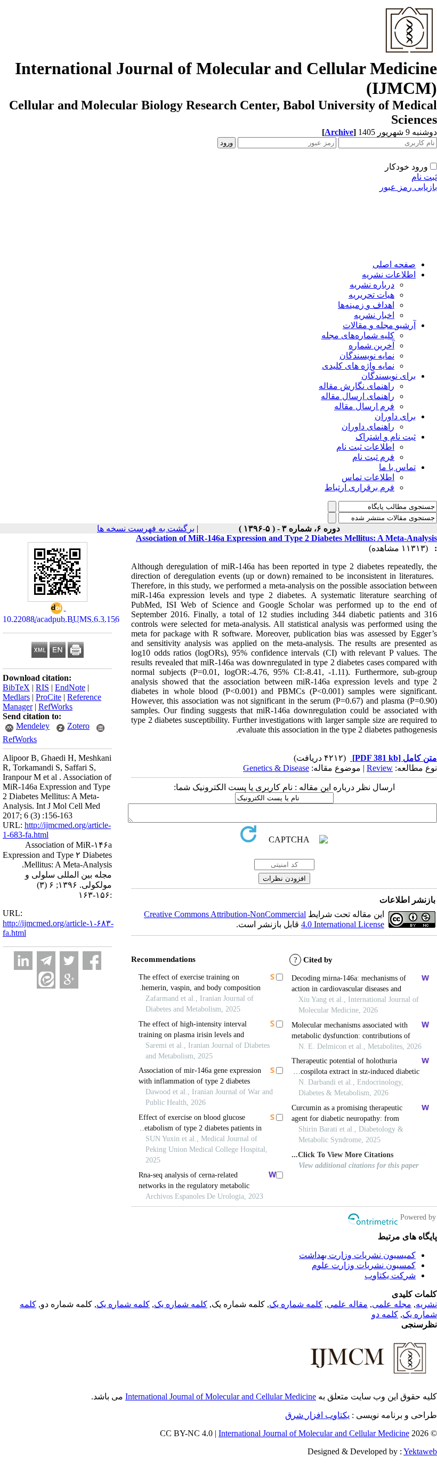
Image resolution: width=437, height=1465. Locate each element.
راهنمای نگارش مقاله (356, 386)
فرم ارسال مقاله (364, 406)
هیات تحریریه (371, 294)
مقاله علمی (347, 1304)
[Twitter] (69, 960)
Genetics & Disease (276, 768)
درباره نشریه (372, 284)
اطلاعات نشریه (389, 274)
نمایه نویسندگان (366, 355)
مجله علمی (391, 1304)
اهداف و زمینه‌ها (366, 304)
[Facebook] (92, 960)
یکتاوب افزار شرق (317, 1415)
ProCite (48, 697)
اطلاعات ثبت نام (365, 446)
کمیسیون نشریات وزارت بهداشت (357, 1255)
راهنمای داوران (368, 426)
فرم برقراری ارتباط (359, 487)
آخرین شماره (371, 345)
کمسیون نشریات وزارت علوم (364, 1265)
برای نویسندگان (388, 375)
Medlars (16, 697)
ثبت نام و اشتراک (385, 436)
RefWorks (55, 706)
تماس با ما (397, 467)
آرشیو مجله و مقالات (379, 325)
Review (380, 768)
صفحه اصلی (394, 264)
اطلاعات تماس (368, 477)
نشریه (426, 1304)
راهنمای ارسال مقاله (357, 396)
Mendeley (33, 725)
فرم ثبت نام (373, 456)
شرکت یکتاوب (390, 1275)
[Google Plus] (69, 979)
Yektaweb (420, 1451)
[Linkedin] (23, 960)
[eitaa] (46, 979)
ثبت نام (424, 176)
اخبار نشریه (374, 315)
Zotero (78, 725)
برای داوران (395, 416)
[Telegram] (46, 960)
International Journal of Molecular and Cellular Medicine (220, 1396)
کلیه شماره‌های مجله (357, 335)
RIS (42, 687)
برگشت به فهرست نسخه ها (146, 528)
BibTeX (16, 687)
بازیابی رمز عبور (408, 187)
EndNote (70, 687)
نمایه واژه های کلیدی (358, 365)
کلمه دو (384, 1314)
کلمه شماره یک (295, 1304)
